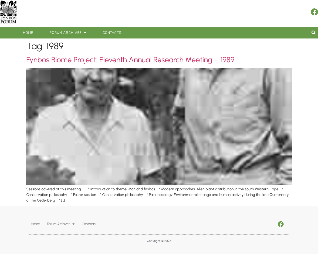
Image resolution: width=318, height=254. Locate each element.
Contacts (112, 33)
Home (28, 33)
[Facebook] (314, 12)
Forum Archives (66, 33)
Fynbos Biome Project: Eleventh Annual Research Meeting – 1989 (130, 59)
